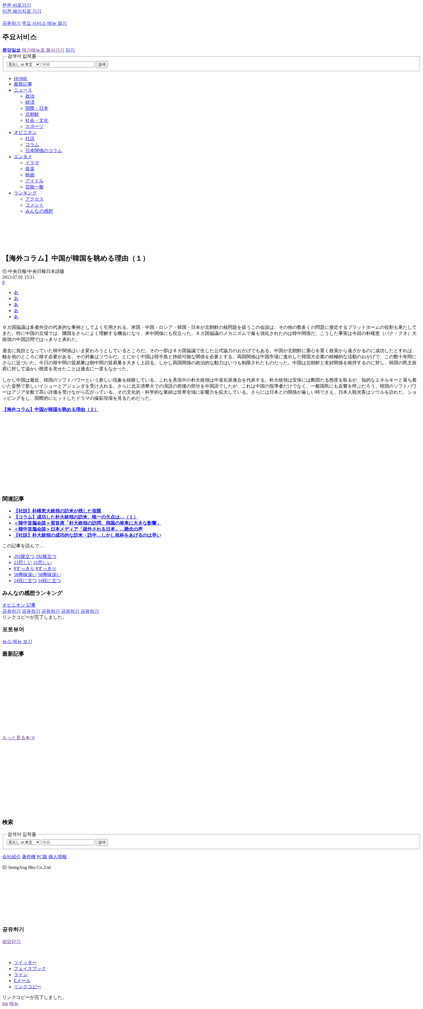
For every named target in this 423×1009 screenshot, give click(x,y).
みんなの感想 (39, 211)
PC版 (42, 856)
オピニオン (25, 132)
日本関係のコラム (43, 150)
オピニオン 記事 (19, 605)
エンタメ (23, 156)
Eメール (22, 980)
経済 (30, 102)
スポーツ (34, 126)
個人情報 (57, 856)
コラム (32, 144)
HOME (21, 78)
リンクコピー (27, 986)
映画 (30, 174)
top (5, 1003)
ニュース (23, 90)
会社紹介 (11, 856)
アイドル (34, 180)
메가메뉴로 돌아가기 (43, 50)
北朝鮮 (32, 114)
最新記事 (23, 84)
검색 (102, 64)
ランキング (25, 193)
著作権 (29, 856)
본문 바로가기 (16, 5)
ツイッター (25, 962)
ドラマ (32, 162)
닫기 (70, 50)
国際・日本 (36, 108)
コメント (34, 205)
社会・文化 (36, 120)
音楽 (30, 168)
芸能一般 (34, 186)
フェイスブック (30, 968)
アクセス (34, 199)
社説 (30, 138)
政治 (30, 96)
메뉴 (13, 1003)
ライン (21, 974)
